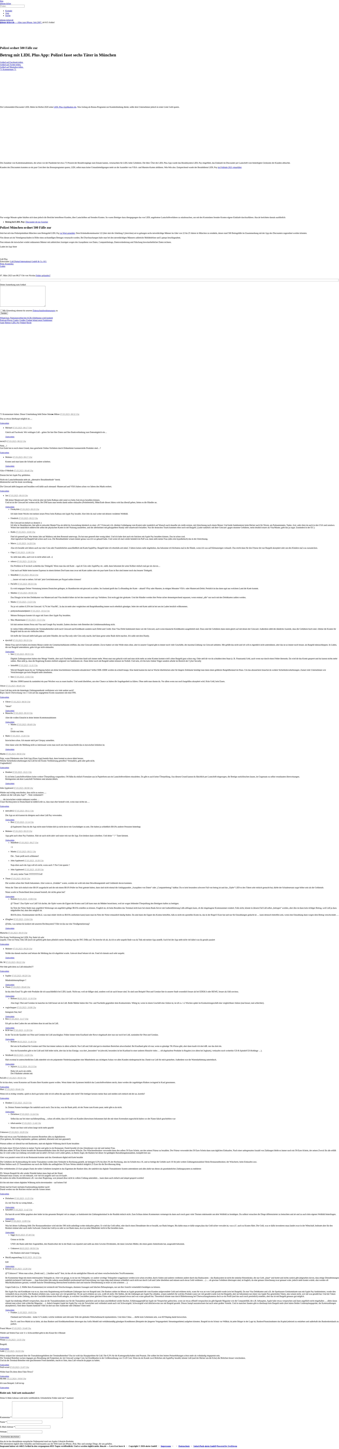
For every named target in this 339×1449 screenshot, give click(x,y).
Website (3, 1432)
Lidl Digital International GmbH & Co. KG (28, 261)
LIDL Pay (15, 323)
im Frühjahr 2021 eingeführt (229, 167)
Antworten (4, 423)
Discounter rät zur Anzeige (37, 222)
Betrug (8, 323)
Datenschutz (184, 1446)
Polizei (23, 323)
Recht (28, 323)
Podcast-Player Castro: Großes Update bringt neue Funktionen (26, 320)
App (7, 13)
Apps (2, 323)
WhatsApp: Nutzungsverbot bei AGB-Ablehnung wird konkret (26, 318)
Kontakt (8, 11)
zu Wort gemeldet (67, 233)
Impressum (166, 1446)
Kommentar (6, 1417)
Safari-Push (198, 1446)
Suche (7, 15)
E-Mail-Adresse (7, 1427)
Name (3, 1422)
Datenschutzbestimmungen (44, 310)
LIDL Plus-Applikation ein (65, 107)
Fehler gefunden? (43, 275)
